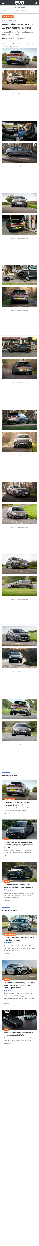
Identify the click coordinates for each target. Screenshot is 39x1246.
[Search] (35, 2)
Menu (3, 3)
